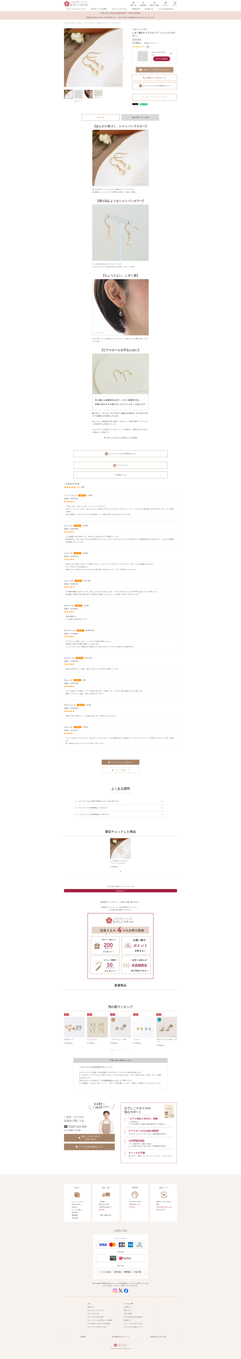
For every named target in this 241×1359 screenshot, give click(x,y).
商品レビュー (128, 1310)
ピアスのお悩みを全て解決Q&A (133, 1317)
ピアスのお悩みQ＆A (165, 9)
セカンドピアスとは (119, 9)
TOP (89, 1303)
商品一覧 (90, 1307)
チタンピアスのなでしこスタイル (72, 23)
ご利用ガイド (128, 1307)
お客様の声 (136, 9)
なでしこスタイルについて (76, 9)
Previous (105, 1050)
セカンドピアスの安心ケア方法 (97, 1327)
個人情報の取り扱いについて (120, 1336)
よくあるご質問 (128, 1303)
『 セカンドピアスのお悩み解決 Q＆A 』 (92, 1067)
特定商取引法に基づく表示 (158, 1336)
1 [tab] (120, 871)
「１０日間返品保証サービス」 (109, 1080)
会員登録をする (120, 891)
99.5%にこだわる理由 (99, 9)
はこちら (156, 78)
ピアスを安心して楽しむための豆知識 (99, 1323)
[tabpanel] (120, 853)
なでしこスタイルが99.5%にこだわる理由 (100, 1320)
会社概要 (82, 1336)
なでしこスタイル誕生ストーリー (134, 1327)
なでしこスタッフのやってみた (133, 1323)
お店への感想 (128, 1313)
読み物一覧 (149, 9)
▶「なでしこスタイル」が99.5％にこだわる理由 (120, 437)
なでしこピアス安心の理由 (95, 1317)
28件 (147, 46)
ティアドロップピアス (88, 23)
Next (123, 58)
